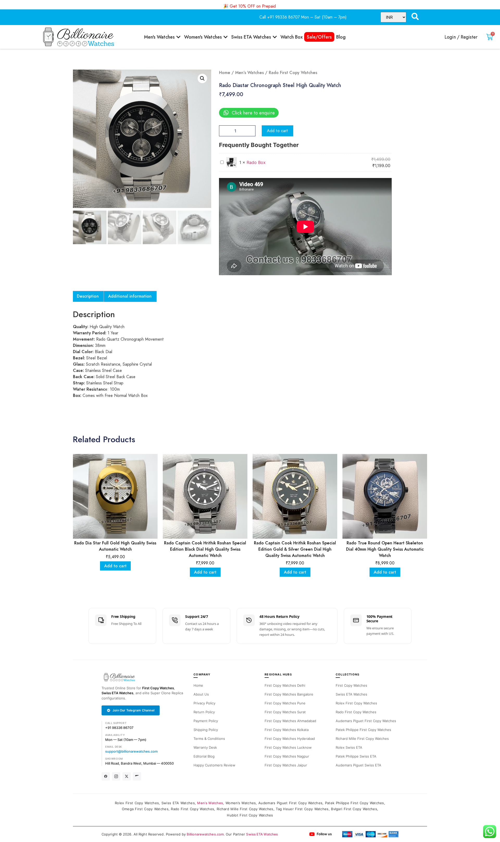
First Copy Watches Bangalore (289, 694)
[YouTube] (137, 776)
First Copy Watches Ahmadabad (290, 721)
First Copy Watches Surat (285, 712)
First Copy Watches (158, 688)
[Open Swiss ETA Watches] (274, 36)
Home (224, 73)
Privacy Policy (204, 703)
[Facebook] (106, 776)
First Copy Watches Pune (285, 703)
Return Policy (204, 712)
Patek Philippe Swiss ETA (356, 756)
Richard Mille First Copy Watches (362, 738)
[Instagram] (116, 776)
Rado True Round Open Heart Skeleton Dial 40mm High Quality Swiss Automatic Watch (385, 549)
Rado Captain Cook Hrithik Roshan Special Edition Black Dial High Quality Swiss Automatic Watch (205, 549)
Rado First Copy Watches (356, 712)
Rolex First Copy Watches (356, 703)
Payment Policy (205, 721)
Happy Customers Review (214, 765)
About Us (201, 694)
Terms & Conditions (209, 738)
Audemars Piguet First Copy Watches (366, 721)
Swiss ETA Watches (117, 693)
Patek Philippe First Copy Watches (363, 730)
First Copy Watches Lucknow (288, 747)
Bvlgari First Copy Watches (354, 809)
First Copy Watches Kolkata (287, 730)
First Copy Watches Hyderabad (290, 738)
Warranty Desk (205, 747)
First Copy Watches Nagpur (287, 756)
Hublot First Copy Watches (250, 815)
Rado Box (256, 162)
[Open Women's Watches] (225, 36)
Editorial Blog (204, 756)
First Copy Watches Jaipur (286, 765)
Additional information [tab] (130, 296)
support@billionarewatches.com (131, 751)
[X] (126, 776)
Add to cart (277, 131)
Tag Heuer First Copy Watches (302, 809)
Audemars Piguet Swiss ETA (358, 765)
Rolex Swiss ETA (349, 747)
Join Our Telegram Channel (133, 710)
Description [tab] (88, 296)
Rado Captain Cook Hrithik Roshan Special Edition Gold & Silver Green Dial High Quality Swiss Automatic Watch (295, 549)
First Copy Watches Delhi (285, 685)
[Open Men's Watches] (178, 36)
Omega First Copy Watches (145, 809)
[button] (202, 78)
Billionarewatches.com (205, 834)
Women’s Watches (241, 803)
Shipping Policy (205, 730)
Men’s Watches (249, 73)
